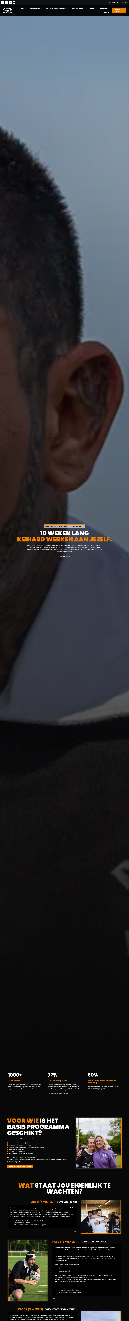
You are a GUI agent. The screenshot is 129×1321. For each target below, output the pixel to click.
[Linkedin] (10, 2)
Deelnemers (35, 8)
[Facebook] (2, 2)
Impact (92, 8)
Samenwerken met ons (55, 8)
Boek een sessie (78, 8)
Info (105, 13)
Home (23, 8)
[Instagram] (6, 2)
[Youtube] (14, 2)
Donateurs (104, 8)
